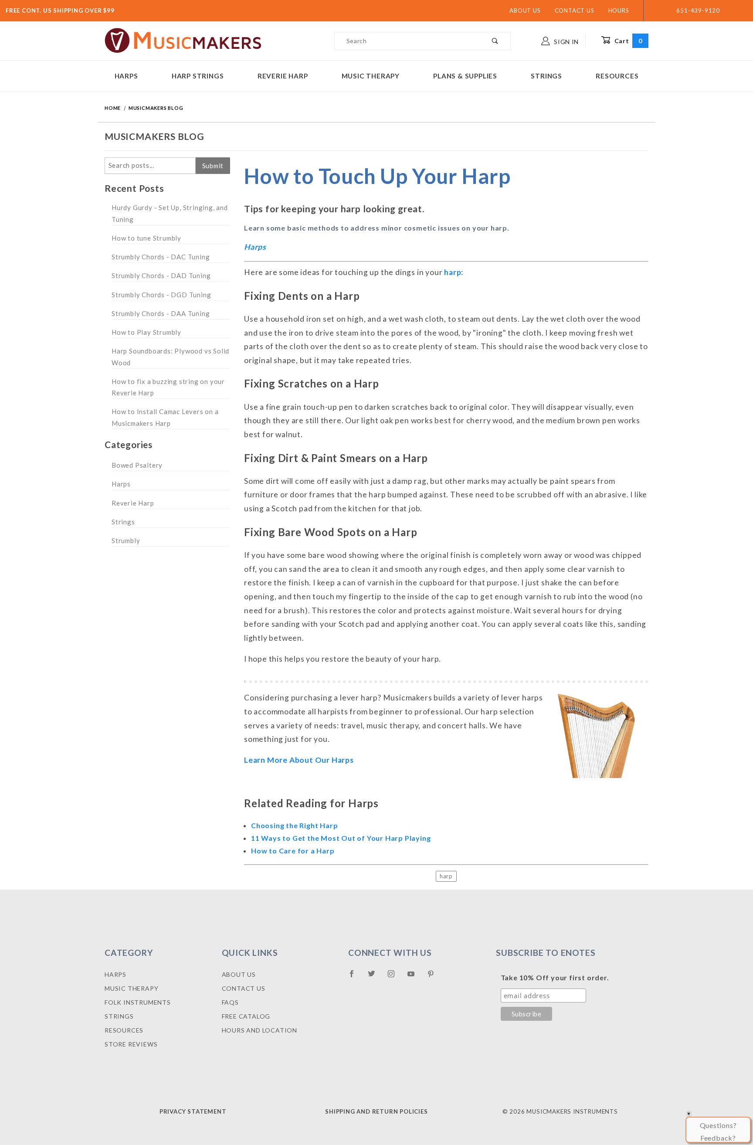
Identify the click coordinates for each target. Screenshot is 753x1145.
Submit (213, 166)
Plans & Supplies (465, 76)
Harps (126, 76)
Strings (546, 76)
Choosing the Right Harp (294, 825)
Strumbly (126, 540)
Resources (617, 76)
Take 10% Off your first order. (555, 977)
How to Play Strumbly (146, 332)
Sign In (565, 41)
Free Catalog (246, 1016)
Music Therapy (371, 76)
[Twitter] (375, 977)
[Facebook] (355, 977)
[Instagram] (394, 977)
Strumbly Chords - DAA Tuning (161, 313)
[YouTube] (414, 977)
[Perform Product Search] (495, 41)
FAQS (230, 1002)
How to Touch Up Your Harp (377, 175)
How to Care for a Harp (293, 850)
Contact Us (574, 10)
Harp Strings (198, 76)
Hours (618, 10)
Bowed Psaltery (137, 465)
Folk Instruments (138, 1002)
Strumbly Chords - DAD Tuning (161, 275)
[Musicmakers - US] (183, 40)
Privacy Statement (193, 1111)
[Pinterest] (434, 977)
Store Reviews (131, 1044)
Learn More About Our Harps (299, 759)
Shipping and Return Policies (376, 1111)
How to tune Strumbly (146, 238)
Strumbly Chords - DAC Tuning (161, 257)
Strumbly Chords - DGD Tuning (161, 295)
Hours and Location (259, 1030)
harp (452, 272)
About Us (524, 10)
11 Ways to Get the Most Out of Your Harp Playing (341, 838)
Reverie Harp (283, 76)
